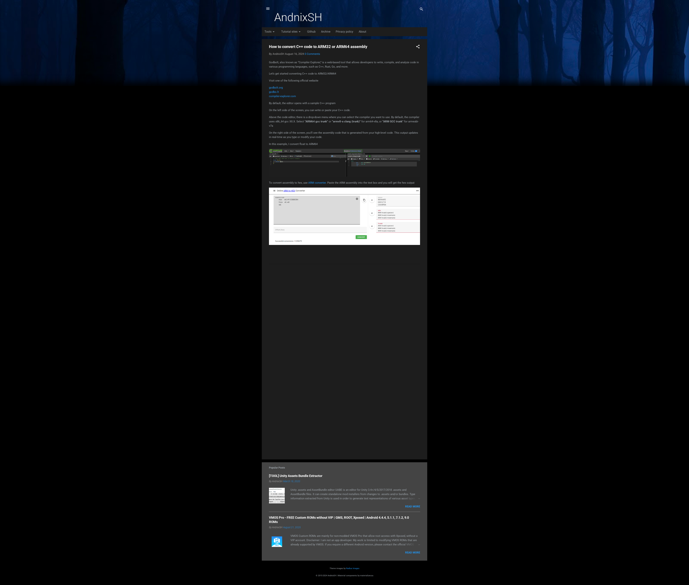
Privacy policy (344, 31)
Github (311, 31)
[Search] (421, 9)
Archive (325, 31)
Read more (412, 506)
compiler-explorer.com (282, 96)
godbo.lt (274, 92)
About (362, 31)
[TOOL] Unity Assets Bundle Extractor (295, 476)
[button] (418, 47)
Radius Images (352, 568)
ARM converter (317, 182)
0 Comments (312, 54)
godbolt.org (276, 87)
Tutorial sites (291, 32)
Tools (270, 32)
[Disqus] (344, 312)
